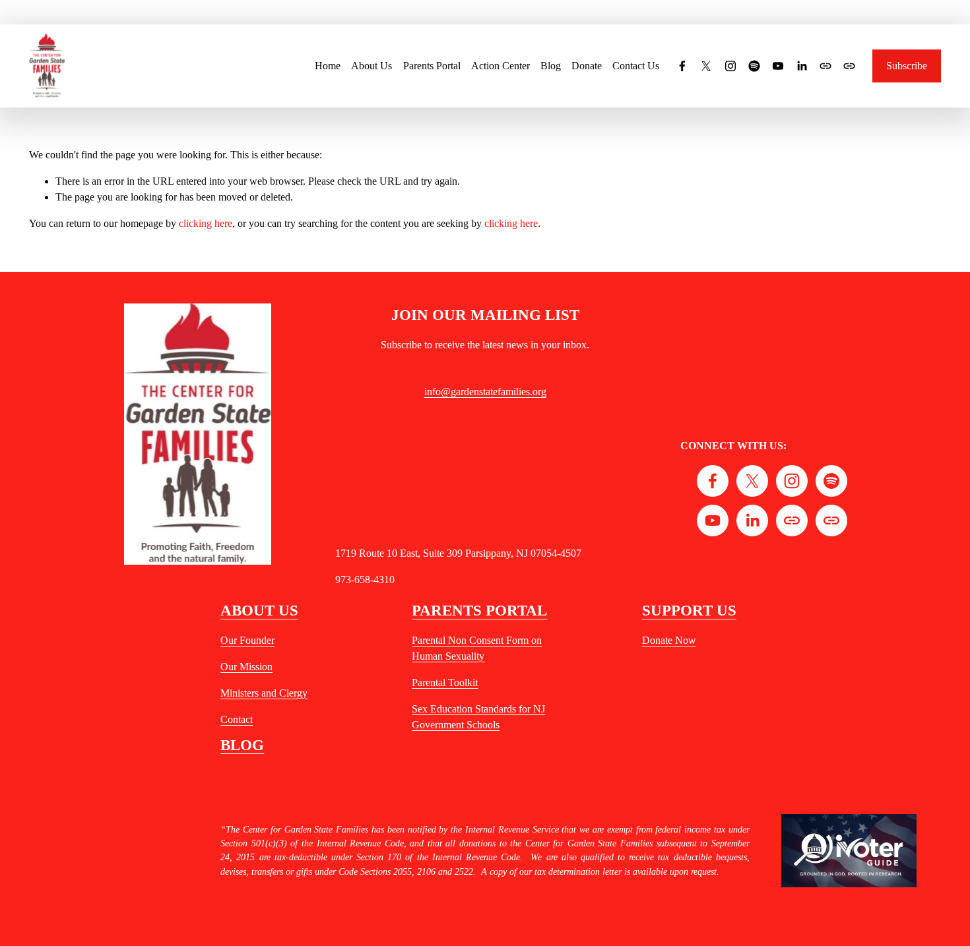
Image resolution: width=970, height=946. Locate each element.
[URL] (825, 66)
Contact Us (635, 65)
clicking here (205, 223)
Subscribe (906, 65)
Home (327, 65)
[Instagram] (730, 66)
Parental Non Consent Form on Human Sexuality (477, 648)
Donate (586, 65)
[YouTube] (778, 66)
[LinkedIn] (801, 66)
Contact (236, 719)
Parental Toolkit (445, 682)
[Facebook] (682, 66)
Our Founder (247, 640)
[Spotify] (754, 66)
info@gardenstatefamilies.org (485, 391)
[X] (706, 66)
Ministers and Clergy (263, 693)
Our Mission (246, 666)
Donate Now (669, 640)
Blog (550, 65)
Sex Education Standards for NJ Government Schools (478, 716)
